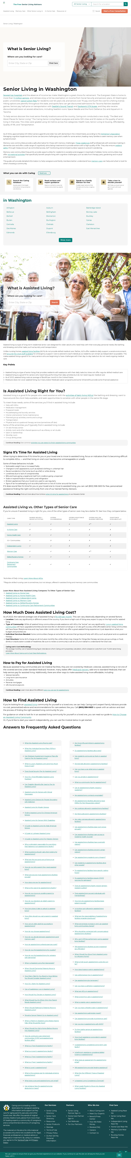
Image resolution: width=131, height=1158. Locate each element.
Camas (89, 220)
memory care (96, 161)
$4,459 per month (49, 377)
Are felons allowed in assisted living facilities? (90, 814)
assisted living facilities (31, 351)
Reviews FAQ (95, 1127)
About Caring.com (97, 1111)
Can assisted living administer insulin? (88, 1013)
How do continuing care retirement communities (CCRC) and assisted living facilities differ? (39, 1038)
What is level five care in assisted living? (89, 997)
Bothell (10, 216)
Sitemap (49, 1127)
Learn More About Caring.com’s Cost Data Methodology (26, 653)
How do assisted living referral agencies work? (41, 944)
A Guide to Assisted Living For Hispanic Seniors (41, 839)
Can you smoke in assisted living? (86, 777)
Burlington (50, 220)
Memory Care (12, 551)
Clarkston (90, 224)
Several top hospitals (12, 95)
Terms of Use (23, 1140)
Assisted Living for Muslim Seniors (37, 807)
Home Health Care (14, 535)
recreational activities (16, 155)
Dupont (49, 228)
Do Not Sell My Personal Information (52, 1138)
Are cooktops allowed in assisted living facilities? (92, 808)
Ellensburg (51, 233)
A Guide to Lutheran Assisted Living (37, 833)
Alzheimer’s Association (110, 134)
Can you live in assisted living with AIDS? (89, 1024)
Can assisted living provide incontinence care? (91, 1019)
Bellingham (51, 212)
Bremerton (51, 216)
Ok (119, 1155)
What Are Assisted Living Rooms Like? (38, 743)
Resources (50, 1121)
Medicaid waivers (80, 670)
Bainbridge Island (93, 208)
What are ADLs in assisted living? (86, 991)
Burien (9, 220)
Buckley (89, 216)
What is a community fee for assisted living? (90, 782)
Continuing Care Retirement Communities (13, 564)
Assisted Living (12, 524)
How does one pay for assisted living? (38, 882)
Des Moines (11, 228)
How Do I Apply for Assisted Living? (37, 984)
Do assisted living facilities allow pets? (88, 751)
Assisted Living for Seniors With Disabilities (40, 820)
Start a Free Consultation (115, 11)
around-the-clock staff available (20, 354)
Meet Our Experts (97, 1114)
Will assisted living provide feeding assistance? (91, 1068)
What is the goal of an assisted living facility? (40, 888)
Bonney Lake (91, 212)
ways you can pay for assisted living (56, 690)
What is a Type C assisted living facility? (39, 1062)
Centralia (10, 224)
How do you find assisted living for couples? (40, 950)
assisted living (30, 704)
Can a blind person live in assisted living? (89, 975)
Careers (93, 1130)
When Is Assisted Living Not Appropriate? (39, 963)
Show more (65, 240)
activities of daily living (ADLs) (79, 395)
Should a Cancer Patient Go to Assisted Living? (41, 1015)
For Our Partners (75, 1124)
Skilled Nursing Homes (15, 557)
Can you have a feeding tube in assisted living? (91, 1008)
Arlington (10, 208)
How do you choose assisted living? (37, 931)
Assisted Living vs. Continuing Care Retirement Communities (30, 605)
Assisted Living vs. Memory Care (18, 601)
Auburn (49, 208)
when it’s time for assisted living (57, 494)
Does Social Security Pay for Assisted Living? (41, 771)
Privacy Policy (52, 1133)
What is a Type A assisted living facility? (39, 1057)
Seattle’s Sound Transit (62, 106)
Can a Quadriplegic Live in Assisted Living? (40, 989)
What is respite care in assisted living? (88, 1002)
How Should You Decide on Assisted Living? (40, 995)
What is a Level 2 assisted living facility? (39, 1051)
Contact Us (94, 1133)
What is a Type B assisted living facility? (39, 1046)
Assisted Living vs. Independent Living (21, 598)
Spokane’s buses (87, 106)
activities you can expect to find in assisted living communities (53, 443)
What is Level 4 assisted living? (36, 1068)
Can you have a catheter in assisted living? (90, 986)
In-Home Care (12, 530)
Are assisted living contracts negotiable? (89, 795)
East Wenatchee (93, 228)
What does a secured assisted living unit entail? (41, 1081)
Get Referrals (73, 1121)
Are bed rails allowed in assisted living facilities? (91, 764)
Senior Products (53, 1124)
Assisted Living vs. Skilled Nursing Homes (22, 603)
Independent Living (14, 546)
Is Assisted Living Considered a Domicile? (89, 1081)
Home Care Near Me (119, 1127)
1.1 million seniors (21, 98)
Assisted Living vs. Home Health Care (21, 596)
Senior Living (7, 24)
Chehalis (49, 224)
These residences (82, 143)
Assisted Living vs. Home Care (17, 593)
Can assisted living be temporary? (87, 980)
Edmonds (10, 233)
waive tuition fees (29, 101)
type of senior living (28, 372)
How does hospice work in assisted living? (89, 969)
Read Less (43, 173)
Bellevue (10, 212)
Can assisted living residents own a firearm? (90, 857)
